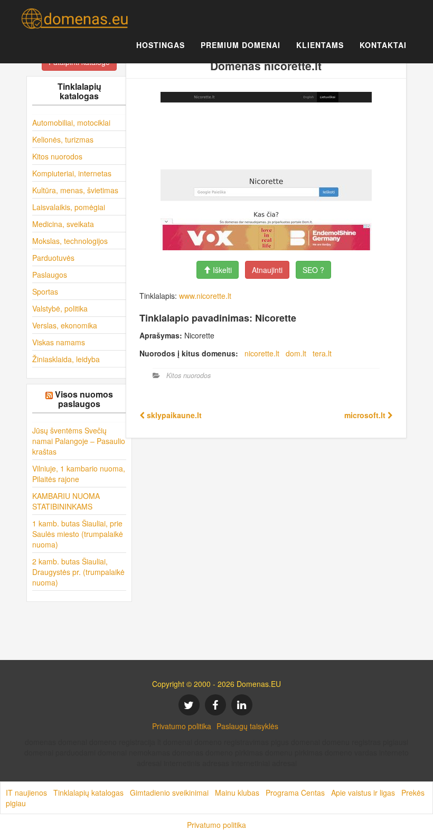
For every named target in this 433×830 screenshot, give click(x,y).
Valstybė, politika (60, 308)
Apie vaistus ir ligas (363, 792)
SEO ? (313, 270)
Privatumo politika (181, 726)
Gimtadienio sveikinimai (169, 792)
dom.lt (296, 353)
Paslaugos (49, 274)
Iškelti (221, 270)
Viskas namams (58, 342)
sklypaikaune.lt (173, 415)
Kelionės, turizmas (62, 139)
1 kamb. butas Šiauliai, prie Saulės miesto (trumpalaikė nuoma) (77, 534)
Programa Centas (295, 792)
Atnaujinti (267, 270)
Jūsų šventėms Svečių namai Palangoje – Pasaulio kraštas (78, 441)
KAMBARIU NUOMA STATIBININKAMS (66, 501)
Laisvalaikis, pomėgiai (68, 207)
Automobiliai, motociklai (71, 122)
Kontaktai (383, 45)
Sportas (45, 291)
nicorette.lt (261, 353)
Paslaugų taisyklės (247, 726)
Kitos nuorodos (57, 156)
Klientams (320, 45)
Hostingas (160, 45)
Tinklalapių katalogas (88, 792)
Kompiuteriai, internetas (71, 173)
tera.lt (322, 353)
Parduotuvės (53, 257)
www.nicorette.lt (205, 295)
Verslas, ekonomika (64, 325)
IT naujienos (26, 792)
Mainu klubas (237, 792)
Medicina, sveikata (63, 224)
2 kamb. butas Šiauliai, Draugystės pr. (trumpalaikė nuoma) (78, 572)
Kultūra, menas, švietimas (75, 190)
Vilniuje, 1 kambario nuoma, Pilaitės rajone (78, 473)
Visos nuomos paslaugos (84, 399)
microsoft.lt (366, 415)
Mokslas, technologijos (70, 240)
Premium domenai (240, 45)
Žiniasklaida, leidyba (66, 359)
